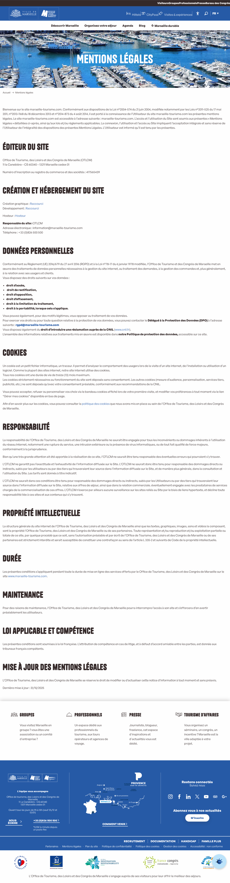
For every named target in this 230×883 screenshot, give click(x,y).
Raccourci (36, 203)
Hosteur (20, 215)
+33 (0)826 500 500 (45, 820)
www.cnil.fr (122, 329)
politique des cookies (96, 403)
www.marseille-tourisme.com (27, 576)
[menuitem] (34, 13)
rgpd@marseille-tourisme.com (37, 325)
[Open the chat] (219, 861)
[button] (206, 13)
